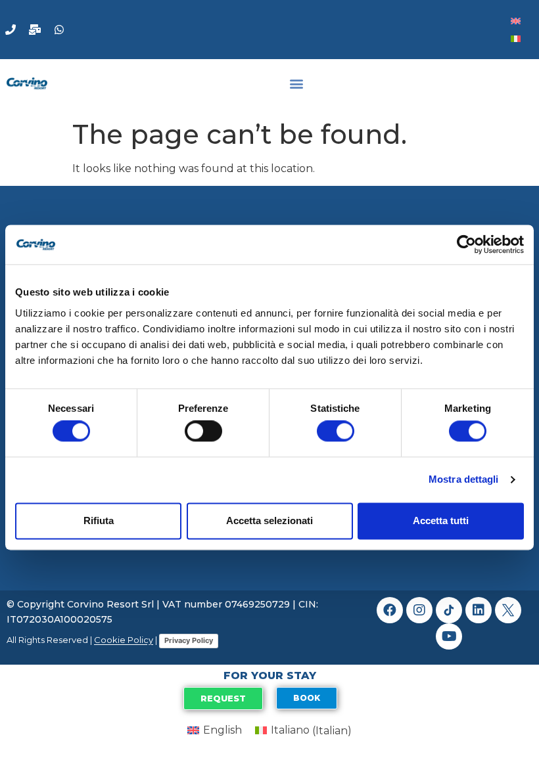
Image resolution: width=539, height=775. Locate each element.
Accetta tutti (441, 520)
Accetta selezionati (269, 520)
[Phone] (10, 29)
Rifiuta (98, 520)
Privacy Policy (188, 640)
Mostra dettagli (464, 479)
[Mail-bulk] (34, 29)
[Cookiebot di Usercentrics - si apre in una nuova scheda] (466, 244)
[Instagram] (419, 610)
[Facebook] (390, 610)
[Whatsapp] (59, 29)
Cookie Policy (123, 640)
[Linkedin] (478, 610)
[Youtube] (449, 636)
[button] (297, 83)
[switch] (203, 431)
